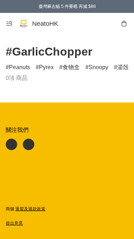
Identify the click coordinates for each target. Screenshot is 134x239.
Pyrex (46, 67)
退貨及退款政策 (30, 208)
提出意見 (14, 223)
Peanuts (19, 67)
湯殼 (123, 67)
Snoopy (98, 67)
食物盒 (71, 67)
